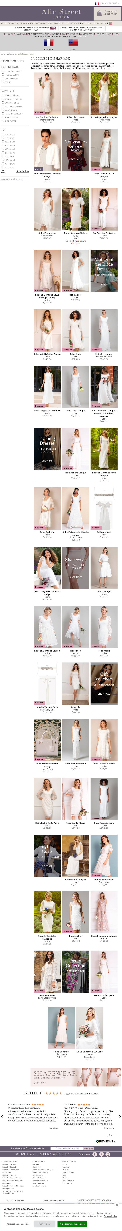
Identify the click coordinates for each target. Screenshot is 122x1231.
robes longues (12, 96)
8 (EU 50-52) (10, 164)
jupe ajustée (11, 118)
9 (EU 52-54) (10, 167)
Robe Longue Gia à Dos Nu (47, 410)
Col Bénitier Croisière (47, 117)
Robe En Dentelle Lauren (47, 651)
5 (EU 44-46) (10, 153)
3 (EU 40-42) (10, 146)
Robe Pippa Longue (104, 823)
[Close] (82, 36)
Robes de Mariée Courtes (12, 1178)
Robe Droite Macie (75, 823)
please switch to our (55, 36)
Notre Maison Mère (40, 1172)
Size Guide (22, 171)
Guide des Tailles (50, 1154)
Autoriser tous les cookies (72, 1224)
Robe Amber (75, 936)
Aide (32, 1154)
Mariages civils (8, 1189)
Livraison (74, 23)
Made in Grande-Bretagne (43, 1170)
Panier (65, 1178)
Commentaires (39, 23)
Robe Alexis (104, 651)
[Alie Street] (47, 18)
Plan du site (67, 1183)
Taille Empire (11, 79)
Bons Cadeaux (68, 1180)
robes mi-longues (13, 99)
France (48, 49)
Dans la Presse (38, 1183)
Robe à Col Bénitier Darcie (47, 354)
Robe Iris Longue (103, 354)
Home (2, 54)
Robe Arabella (47, 532)
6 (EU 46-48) (10, 156)
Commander (100, 23)
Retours (86, 23)
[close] (116, 1204)
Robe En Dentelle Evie (104, 763)
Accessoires (6, 1183)
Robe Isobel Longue (75, 879)
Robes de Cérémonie (10, 1170)
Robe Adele (76, 295)
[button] (33, 1116)
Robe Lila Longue (75, 117)
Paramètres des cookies (18, 1224)
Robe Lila (75, 707)
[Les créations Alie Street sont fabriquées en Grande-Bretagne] (53, 28)
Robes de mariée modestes (13, 1186)
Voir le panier (110, 14)
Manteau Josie (47, 995)
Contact (20, 1154)
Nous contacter (69, 1172)
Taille (65, 1164)
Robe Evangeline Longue (104, 117)
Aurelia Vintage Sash (47, 707)
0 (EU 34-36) (9, 135)
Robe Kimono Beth (104, 879)
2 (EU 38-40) (10, 142)
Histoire (54, 23)
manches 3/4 (11, 110)
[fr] (49, 47)
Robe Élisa (75, 651)
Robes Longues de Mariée (12, 1180)
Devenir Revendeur (40, 1180)
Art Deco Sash (104, 532)
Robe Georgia (104, 591)
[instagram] (107, 1154)
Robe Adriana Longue (76, 473)
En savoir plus (110, 1216)
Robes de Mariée (9, 1175)
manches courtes (13, 107)
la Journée (6, 1172)
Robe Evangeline (47, 233)
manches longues (14, 114)
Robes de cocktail (9, 1167)
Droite (8, 82)
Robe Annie (75, 354)
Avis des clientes (39, 1186)
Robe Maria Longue (75, 410)
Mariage (25, 23)
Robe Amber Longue (75, 763)
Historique (37, 1167)
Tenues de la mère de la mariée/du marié (12, 1192)
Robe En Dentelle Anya (47, 823)
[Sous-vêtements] (75, 1087)
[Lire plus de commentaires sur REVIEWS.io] (105, 1141)
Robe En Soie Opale (104, 995)
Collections (11, 54)
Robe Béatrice (61, 1052)
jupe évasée (10, 121)
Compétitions (38, 1175)
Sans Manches (12, 103)
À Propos (36, 1164)
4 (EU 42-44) (10, 149)
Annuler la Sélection (12, 180)
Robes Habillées (9, 23)
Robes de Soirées (9, 1164)
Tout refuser (45, 1224)
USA (73, 49)
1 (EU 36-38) (9, 138)
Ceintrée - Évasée (13, 71)
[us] (73, 47)
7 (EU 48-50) (10, 160)
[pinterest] (101, 1154)
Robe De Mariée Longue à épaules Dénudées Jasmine (104, 413)
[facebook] (95, 1154)
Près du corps (12, 75)
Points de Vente (39, 1178)
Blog (64, 23)
